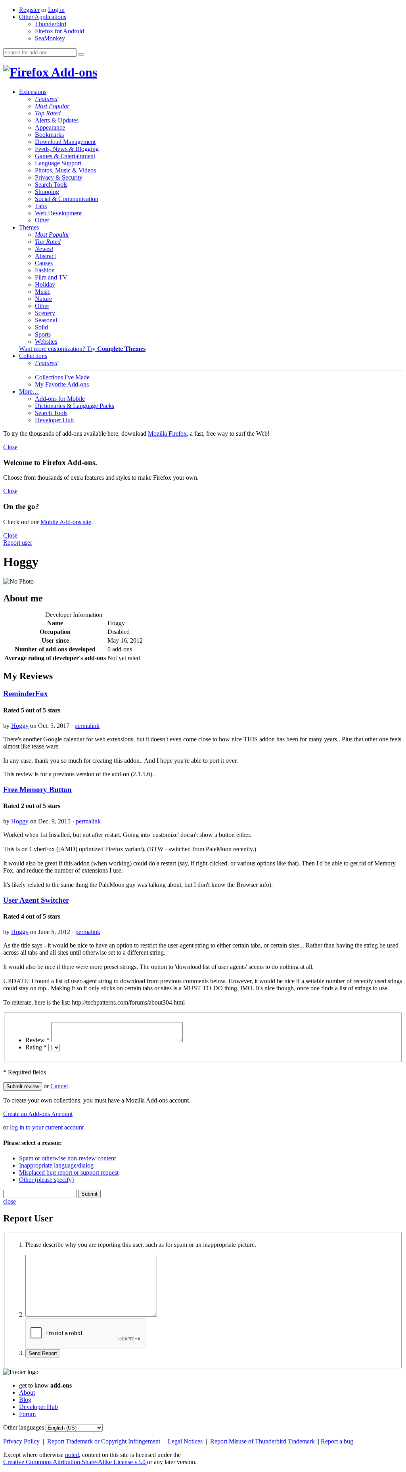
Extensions (32, 91)
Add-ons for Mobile (60, 398)
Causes (44, 263)
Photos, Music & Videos (65, 170)
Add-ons (73, 72)
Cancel (59, 1086)
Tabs (41, 206)
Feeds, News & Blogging (67, 148)
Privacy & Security (58, 177)
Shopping (47, 191)
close (9, 1201)
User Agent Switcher (36, 900)
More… (29, 391)
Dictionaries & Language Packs (74, 405)
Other (42, 220)
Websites (46, 341)
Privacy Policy (22, 1441)
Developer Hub (54, 420)
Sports (43, 334)
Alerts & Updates (57, 120)
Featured (46, 99)
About (27, 1392)
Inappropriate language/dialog (56, 1165)
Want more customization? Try (82, 348)
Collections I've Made (62, 377)
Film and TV (51, 277)
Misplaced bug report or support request (69, 1172)
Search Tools (51, 184)
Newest (44, 248)
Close (10, 447)
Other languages (23, 1427)
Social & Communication (66, 198)
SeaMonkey (50, 38)
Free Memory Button (37, 789)
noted (72, 1454)
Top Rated (48, 113)
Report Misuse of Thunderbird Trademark (263, 1441)
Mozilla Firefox (167, 433)
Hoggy (20, 725)
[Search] (81, 54)
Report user (17, 542)
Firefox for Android (59, 31)
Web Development (58, 213)
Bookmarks (49, 134)
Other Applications (42, 16)
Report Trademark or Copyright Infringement (104, 1441)
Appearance (50, 127)
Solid (41, 327)
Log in (56, 9)
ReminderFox (25, 693)
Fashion (45, 270)
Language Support (58, 163)
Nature (43, 298)
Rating (36, 1047)
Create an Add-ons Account (38, 1113)
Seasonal (46, 320)
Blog (25, 1399)
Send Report (43, 1353)
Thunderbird (50, 24)
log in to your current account (47, 1127)
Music (42, 291)
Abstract (45, 256)
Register (29, 9)
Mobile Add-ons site (65, 522)
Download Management (65, 141)
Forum (27, 1414)
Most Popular (52, 106)
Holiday (45, 284)
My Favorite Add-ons (62, 384)
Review (37, 1040)
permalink (87, 725)
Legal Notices (186, 1441)
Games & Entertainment (65, 156)
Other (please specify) (46, 1179)
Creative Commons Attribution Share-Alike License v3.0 (75, 1462)
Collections (33, 355)
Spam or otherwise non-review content (67, 1158)
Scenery (45, 313)
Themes (29, 227)
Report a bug (337, 1441)
